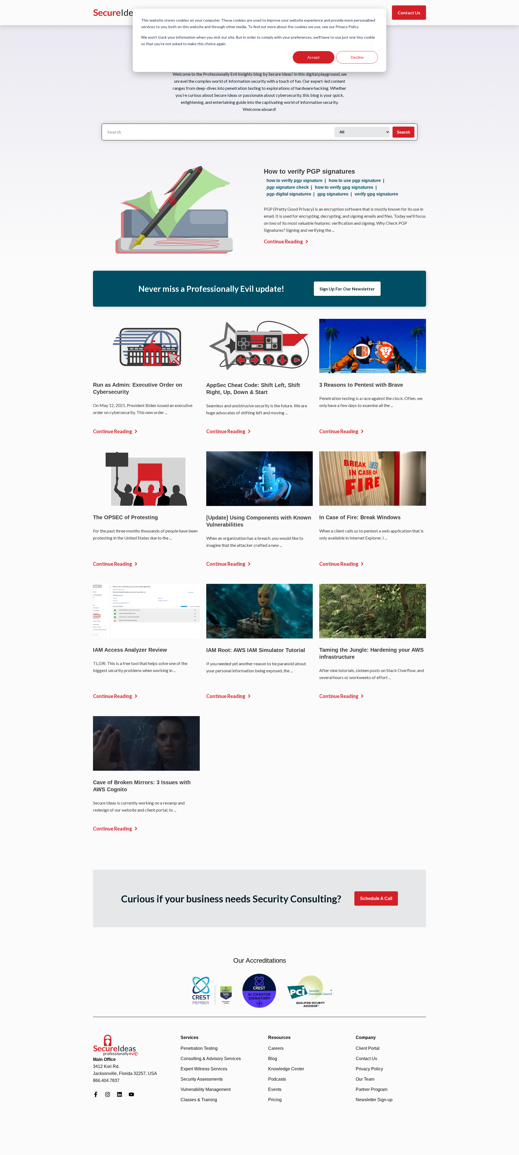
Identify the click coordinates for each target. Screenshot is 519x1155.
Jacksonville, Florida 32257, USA (125, 1073)
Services (189, 1037)
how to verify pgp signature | (297, 180)
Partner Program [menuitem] (371, 1089)
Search (403, 132)
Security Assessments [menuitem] (202, 1079)
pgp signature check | (290, 187)
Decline (357, 57)
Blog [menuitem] (272, 1058)
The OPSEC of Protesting (125, 517)
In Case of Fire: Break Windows (360, 517)
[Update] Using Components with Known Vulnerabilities (258, 521)
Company (366, 1037)
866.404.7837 (106, 1080)
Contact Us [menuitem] (366, 1058)
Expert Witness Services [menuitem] (204, 1069)
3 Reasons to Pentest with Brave (361, 385)
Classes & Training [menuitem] (199, 1099)
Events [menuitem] (274, 1089)
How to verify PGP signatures (309, 171)
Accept (313, 57)
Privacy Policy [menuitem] (369, 1069)
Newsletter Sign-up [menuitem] (374, 1099)
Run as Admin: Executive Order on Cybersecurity (137, 388)
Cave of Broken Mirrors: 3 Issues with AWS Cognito (142, 785)
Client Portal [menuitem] (368, 1048)
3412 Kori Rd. (106, 1066)
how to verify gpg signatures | (347, 187)
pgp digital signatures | (292, 194)
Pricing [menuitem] (275, 1099)
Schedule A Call (376, 898)
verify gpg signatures (376, 194)
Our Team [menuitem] (365, 1079)
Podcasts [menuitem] (277, 1079)
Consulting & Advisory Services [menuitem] (211, 1058)
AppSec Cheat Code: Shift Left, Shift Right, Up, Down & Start (253, 388)
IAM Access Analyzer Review (130, 650)
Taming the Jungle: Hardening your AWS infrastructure (371, 653)
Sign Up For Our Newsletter (347, 288)
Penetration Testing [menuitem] (199, 1048)
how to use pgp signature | (357, 180)
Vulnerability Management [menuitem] (206, 1089)
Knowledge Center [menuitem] (286, 1069)
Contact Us (409, 12)
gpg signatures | (335, 194)
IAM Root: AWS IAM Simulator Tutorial (255, 650)
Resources (279, 1037)
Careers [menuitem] (276, 1048)
